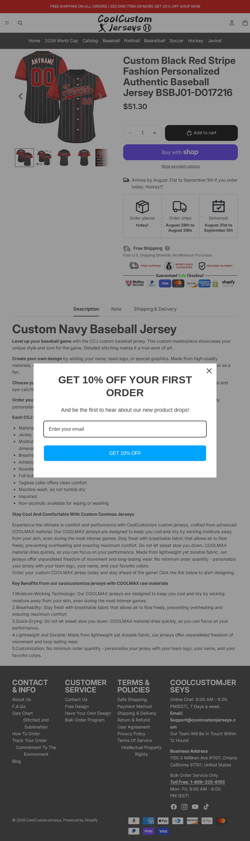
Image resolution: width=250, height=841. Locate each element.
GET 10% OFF (125, 453)
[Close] (209, 370)
